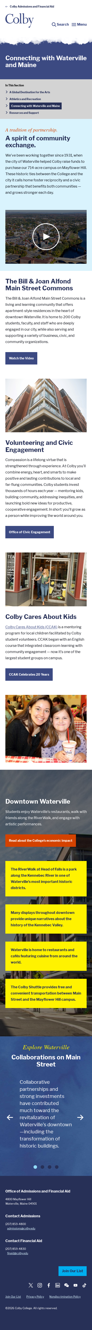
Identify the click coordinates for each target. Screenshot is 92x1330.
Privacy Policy (35, 1296)
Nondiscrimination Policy (65, 1296)
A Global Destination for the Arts (29, 92)
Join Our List (72, 1271)
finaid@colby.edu (17, 1253)
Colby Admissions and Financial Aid (31, 6)
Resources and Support (24, 112)
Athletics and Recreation (25, 99)
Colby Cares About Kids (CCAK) (31, 627)
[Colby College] (19, 20)
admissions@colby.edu (21, 1228)
